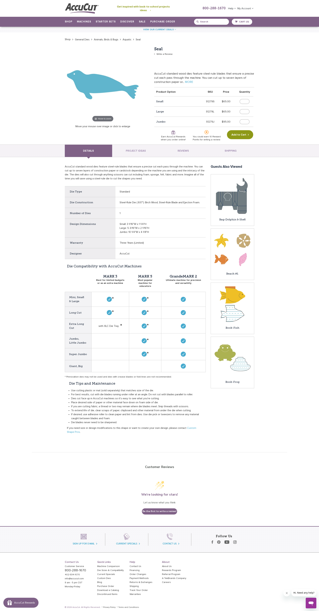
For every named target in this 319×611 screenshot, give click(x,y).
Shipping (134, 586)
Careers (166, 582)
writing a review (212, 140)
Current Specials (106, 574)
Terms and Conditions (128, 607)
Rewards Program (171, 570)
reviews (183, 150)
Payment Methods (139, 578)
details (88, 150)
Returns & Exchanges (141, 582)
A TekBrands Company (174, 578)
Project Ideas (136, 150)
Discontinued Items (107, 594)
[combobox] (211, 22)
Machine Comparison (108, 566)
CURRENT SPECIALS (126, 543)
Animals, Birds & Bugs (106, 39)
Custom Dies (104, 578)
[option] (68, 39)
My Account (244, 8)
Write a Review (164, 54)
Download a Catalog (108, 590)
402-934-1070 (72, 574)
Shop (68, 39)
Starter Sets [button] (106, 21)
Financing (135, 570)
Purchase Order (162, 21)
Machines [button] (84, 21)
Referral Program (171, 574)
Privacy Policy (109, 607)
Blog (99, 582)
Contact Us (135, 566)
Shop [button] (68, 21)
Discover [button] (127, 21)
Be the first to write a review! (159, 511)
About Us (167, 566)
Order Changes (138, 574)
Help (231, 8)
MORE (189, 82)
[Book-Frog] (232, 358)
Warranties (135, 594)
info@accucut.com (74, 578)
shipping (231, 150)
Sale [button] (142, 21)
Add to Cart (238, 134)
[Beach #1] (232, 250)
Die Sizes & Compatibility (110, 570)
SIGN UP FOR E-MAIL (84, 543)
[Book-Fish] (232, 304)
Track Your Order (139, 590)
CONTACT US (170, 543)
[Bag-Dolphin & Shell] (232, 195)
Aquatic (127, 39)
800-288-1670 (214, 8)
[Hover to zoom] (103, 84)
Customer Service (74, 566)
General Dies (82, 39)
